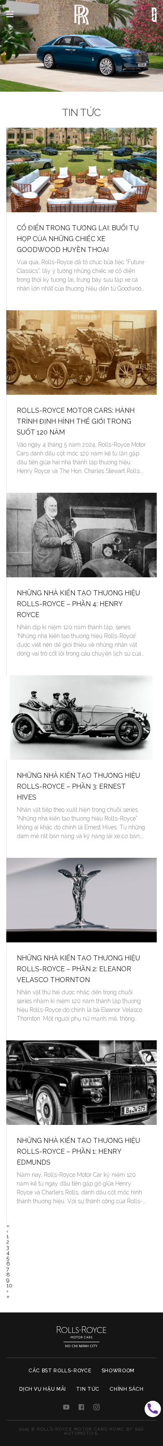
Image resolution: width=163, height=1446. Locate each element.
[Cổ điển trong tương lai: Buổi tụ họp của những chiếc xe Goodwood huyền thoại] (81, 170)
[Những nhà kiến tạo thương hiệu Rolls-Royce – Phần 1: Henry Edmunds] (81, 1082)
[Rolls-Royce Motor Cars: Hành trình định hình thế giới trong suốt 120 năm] (81, 352)
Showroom (118, 1371)
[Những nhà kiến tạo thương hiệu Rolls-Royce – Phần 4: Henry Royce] (81, 535)
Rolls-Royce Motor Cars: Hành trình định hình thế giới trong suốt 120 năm (76, 421)
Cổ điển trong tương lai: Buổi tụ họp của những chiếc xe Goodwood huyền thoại (78, 239)
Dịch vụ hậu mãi (42, 1389)
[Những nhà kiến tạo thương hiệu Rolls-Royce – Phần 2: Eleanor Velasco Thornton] (81, 900)
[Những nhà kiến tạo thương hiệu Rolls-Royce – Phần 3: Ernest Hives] (81, 717)
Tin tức (87, 1389)
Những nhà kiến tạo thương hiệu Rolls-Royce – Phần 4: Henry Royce (78, 604)
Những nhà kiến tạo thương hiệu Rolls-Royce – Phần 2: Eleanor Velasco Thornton (78, 969)
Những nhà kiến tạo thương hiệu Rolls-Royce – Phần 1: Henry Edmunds (78, 1151)
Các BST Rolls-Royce (59, 1371)
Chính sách (127, 1389)
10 (9, 1285)
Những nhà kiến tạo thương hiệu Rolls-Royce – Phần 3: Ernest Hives (78, 786)
